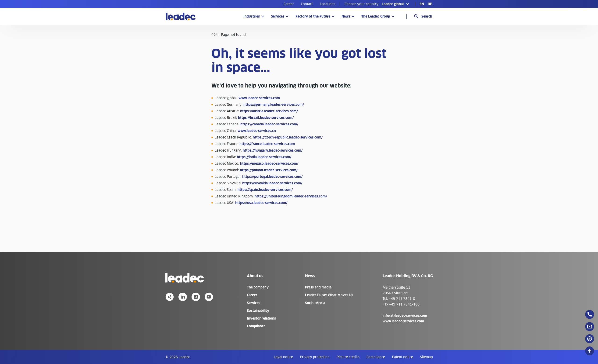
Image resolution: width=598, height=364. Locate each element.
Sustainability (258, 311)
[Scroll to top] (589, 350)
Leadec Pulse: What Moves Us (329, 295)
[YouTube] (209, 297)
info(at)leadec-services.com (405, 315)
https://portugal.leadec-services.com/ (272, 177)
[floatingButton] (589, 314)
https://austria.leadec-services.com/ (269, 111)
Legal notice (283, 357)
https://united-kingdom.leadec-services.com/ (291, 196)
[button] (377, 4)
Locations (327, 4)
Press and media (318, 287)
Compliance (256, 326)
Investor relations (261, 318)
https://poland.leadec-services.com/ (269, 170)
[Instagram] (196, 297)
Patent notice (402, 357)
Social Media (315, 303)
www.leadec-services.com (259, 98)
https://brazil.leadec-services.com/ (266, 118)
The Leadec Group (375, 16)
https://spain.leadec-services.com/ (265, 190)
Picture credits (348, 357)
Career (289, 4)
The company (258, 287)
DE (430, 4)
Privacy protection (315, 357)
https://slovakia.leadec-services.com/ (272, 183)
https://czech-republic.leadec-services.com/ (288, 137)
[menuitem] (289, 4)
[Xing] (169, 297)
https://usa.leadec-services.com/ (261, 203)
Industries (251, 16)
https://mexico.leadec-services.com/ (269, 163)
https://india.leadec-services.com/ (264, 157)
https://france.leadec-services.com (267, 144)
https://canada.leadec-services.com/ (269, 124)
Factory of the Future (312, 16)
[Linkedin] (182, 297)
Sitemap (426, 357)
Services (277, 16)
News (346, 16)
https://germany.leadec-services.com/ (273, 104)
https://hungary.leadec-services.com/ (273, 150)
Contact (307, 4)
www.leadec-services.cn (257, 131)
